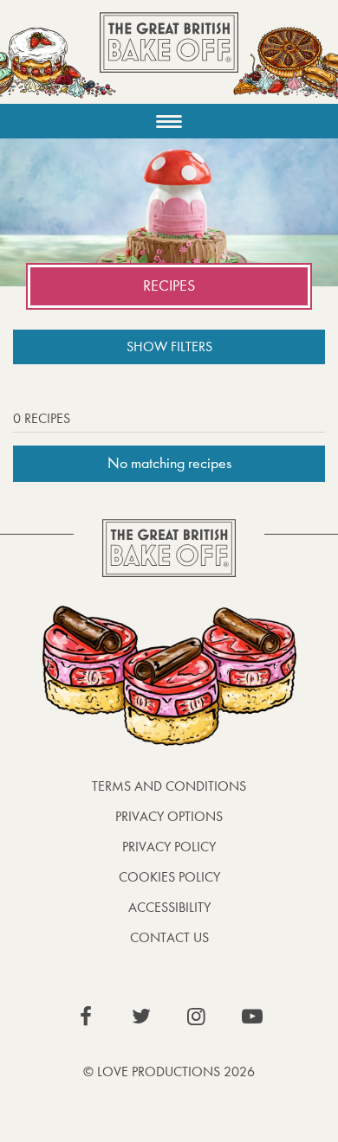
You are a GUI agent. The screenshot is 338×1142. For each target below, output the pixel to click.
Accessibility (169, 907)
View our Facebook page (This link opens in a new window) (85, 1016)
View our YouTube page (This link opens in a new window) (252, 1016)
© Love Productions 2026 (169, 1071)
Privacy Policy (169, 846)
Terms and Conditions (169, 786)
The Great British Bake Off (169, 57)
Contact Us (169, 937)
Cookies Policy (169, 877)
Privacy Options (169, 816)
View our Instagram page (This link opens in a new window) (196, 1016)
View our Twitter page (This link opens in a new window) (141, 1016)
